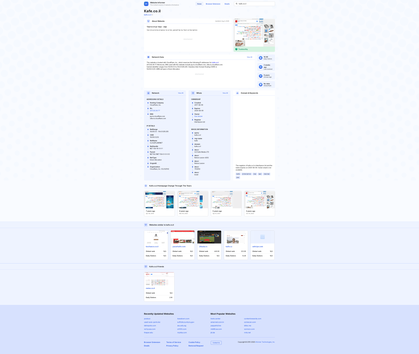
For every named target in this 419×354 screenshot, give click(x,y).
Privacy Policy (172, 346)
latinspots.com (150, 325)
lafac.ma (247, 325)
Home (199, 4)
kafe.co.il (147, 15)
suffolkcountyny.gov (185, 322)
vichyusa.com (149, 329)
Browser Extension (213, 4)
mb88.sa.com (216, 329)
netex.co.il (150, 288)
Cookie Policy (194, 342)
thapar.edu (148, 332)
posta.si (147, 319)
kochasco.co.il (152, 246)
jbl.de (213, 332)
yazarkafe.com (179, 246)
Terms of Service (173, 342)
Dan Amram (198, 116)
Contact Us (216, 343)
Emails (227, 4)
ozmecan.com (250, 322)
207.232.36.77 (155, 111)
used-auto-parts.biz (152, 322)
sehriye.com (257, 246)
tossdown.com (183, 319)
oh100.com (181, 329)
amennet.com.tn (217, 322)
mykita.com (182, 332)
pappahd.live (216, 325)
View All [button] (249, 57)
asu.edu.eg (181, 325)
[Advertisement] (188, 45)
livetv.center (216, 319)
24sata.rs (203, 246)
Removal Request (196, 346)
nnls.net (247, 332)
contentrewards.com (252, 319)
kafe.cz (229, 246)
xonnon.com (249, 329)
